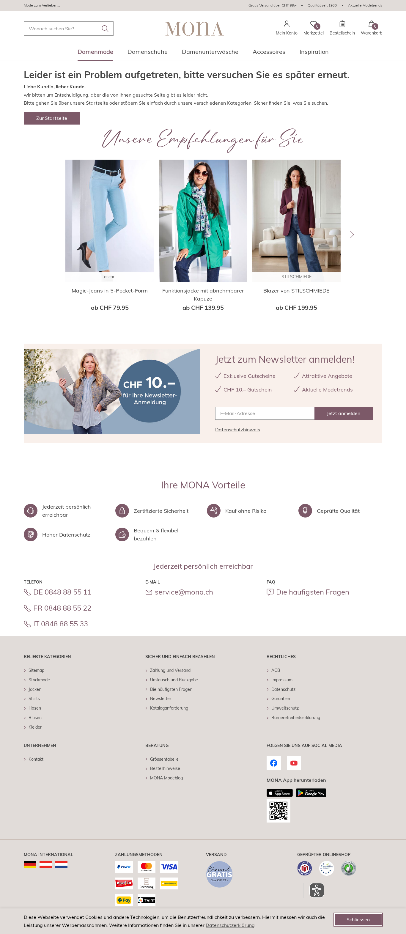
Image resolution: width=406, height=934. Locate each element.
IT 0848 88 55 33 (60, 623)
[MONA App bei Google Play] (311, 793)
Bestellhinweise (165, 768)
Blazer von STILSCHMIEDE (296, 290)
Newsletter (160, 698)
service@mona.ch (184, 591)
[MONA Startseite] (194, 28)
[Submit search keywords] (105, 28)
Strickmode (39, 680)
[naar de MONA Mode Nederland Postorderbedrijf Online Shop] (61, 864)
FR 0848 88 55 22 (62, 607)
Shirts (34, 698)
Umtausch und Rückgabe (174, 680)
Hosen (35, 708)
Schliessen (358, 919)
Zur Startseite (51, 118)
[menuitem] (95, 53)
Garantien (280, 698)
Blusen (35, 717)
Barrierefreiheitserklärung (295, 717)
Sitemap (36, 670)
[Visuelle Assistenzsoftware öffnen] (313, 890)
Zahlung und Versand (170, 670)
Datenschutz (283, 689)
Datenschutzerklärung (230, 925)
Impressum (281, 680)
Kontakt (36, 759)
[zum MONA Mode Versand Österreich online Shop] (46, 864)
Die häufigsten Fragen (312, 591)
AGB (275, 670)
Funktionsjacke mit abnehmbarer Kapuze (203, 294)
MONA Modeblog (166, 778)
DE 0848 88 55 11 (62, 591)
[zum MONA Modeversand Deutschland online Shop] (30, 864)
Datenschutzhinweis (237, 430)
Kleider (35, 727)
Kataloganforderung (169, 708)
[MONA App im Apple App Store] (280, 793)
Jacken (35, 689)
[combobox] (69, 28)
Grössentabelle (164, 759)
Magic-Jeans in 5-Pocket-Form (110, 290)
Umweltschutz (285, 708)
